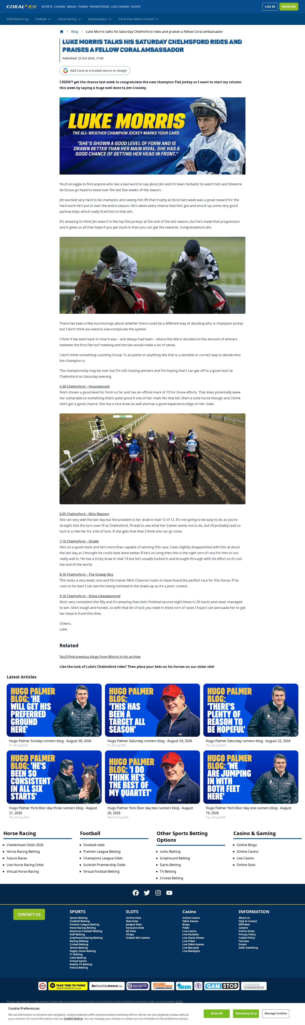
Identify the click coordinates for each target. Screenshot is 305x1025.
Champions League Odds (103, 858)
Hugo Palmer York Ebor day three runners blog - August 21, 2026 (53, 810)
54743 (179, 1001)
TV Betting (168, 871)
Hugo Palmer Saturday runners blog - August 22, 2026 (248, 741)
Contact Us (29, 914)
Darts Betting (170, 865)
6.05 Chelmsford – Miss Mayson (84, 514)
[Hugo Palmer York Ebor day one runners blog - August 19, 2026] (250, 777)
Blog (74, 31)
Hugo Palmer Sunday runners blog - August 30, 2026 (50, 741)
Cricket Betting (171, 878)
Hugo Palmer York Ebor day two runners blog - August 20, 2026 (150, 810)
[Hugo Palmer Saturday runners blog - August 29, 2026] (152, 710)
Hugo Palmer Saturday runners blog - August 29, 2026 (149, 741)
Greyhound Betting (175, 858)
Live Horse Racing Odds (25, 865)
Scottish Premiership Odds (104, 865)
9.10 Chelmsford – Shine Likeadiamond (90, 596)
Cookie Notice (73, 1018)
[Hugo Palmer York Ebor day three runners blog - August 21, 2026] (54, 777)
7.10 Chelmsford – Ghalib (79, 541)
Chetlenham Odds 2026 (25, 845)
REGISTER (289, 7)
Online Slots (246, 865)
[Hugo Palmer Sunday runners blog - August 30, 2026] (54, 710)
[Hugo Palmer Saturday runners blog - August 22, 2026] (250, 710)
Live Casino (245, 858)
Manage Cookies (276, 1013)
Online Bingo (247, 845)
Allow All (217, 1013)
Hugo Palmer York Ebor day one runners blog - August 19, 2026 (248, 810)
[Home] (62, 31)
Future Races (17, 858)
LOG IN (270, 7)
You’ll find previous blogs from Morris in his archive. (100, 656)
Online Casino (248, 851)
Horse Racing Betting (23, 851)
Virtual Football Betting (101, 871)
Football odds (94, 845)
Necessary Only (246, 1013)
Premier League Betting (102, 851)
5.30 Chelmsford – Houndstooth (85, 386)
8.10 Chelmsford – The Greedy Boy (86, 574)
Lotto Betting (170, 851)
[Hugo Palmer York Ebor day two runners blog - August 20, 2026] (152, 777)
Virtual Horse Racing (23, 871)
